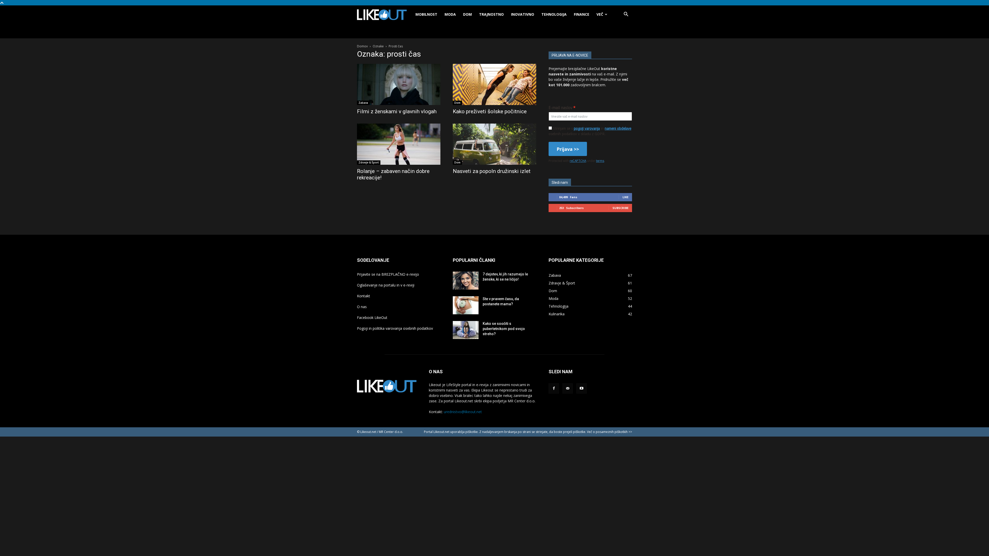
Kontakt (363, 295)
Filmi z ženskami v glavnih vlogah (397, 111)
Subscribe (620, 208)
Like (625, 197)
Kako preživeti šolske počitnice (490, 111)
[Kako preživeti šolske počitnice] (494, 84)
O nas (362, 306)
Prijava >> (568, 149)
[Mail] (567, 388)
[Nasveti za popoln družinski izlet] (494, 144)
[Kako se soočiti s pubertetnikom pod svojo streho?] (466, 330)
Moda (450, 14)
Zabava (363, 103)
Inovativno (522, 14)
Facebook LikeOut (372, 317)
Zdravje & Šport (369, 162)
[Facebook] (554, 388)
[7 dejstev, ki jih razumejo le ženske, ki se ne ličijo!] (466, 281)
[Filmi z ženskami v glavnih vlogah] (398, 84)
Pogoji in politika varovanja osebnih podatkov (395, 328)
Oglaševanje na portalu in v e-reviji (385, 285)
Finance (581, 14)
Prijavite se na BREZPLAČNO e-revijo (388, 274)
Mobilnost (426, 14)
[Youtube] (581, 388)
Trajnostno (491, 14)
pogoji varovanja (587, 128)
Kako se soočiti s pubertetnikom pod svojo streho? (504, 329)
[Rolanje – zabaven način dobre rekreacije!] (398, 144)
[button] (626, 14)
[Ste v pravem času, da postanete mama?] (466, 305)
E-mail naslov (560, 108)
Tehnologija (554, 14)
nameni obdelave (618, 128)
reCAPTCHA (578, 161)
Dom (467, 14)
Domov (362, 46)
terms (600, 161)
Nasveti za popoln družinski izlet (492, 171)
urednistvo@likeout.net (463, 411)
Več (599, 14)
